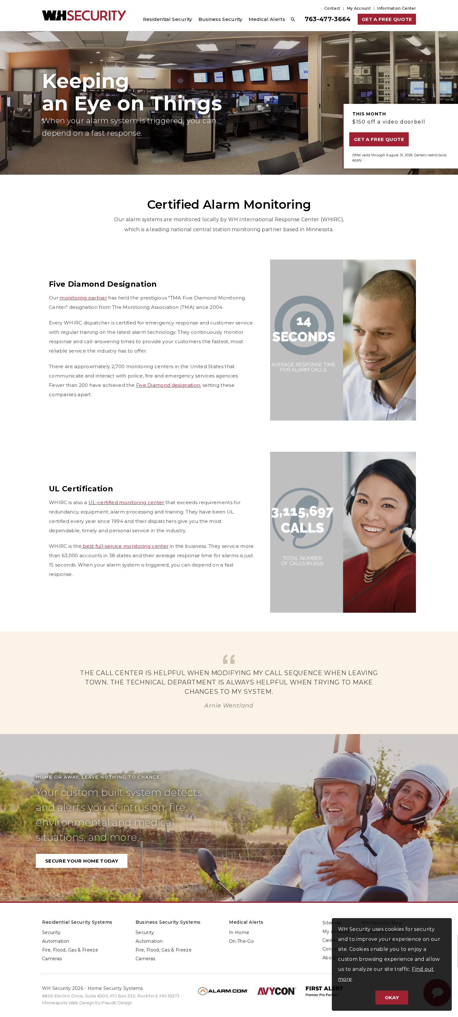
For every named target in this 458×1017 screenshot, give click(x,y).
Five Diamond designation (168, 385)
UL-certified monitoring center (126, 502)
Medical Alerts (246, 922)
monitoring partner (83, 298)
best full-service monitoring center (125, 546)
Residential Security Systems (77, 922)
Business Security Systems (168, 922)
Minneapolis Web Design (68, 1002)
